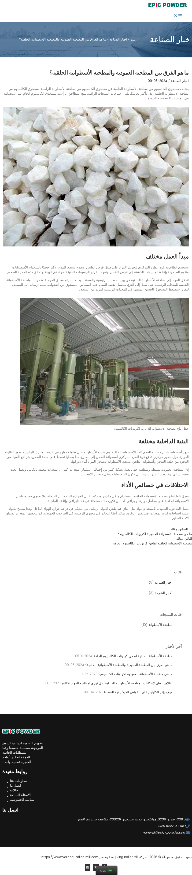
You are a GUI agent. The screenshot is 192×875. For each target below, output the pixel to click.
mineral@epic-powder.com (164, 832)
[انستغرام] (87, 867)
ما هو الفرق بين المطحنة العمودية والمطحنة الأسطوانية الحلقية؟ (128, 665)
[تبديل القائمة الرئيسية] (178, 16)
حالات (14, 790)
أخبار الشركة (163, 593)
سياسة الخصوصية (22, 799)
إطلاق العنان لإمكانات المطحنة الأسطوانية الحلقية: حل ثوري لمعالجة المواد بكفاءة (117, 683)
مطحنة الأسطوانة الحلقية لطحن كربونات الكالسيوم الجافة (132, 656)
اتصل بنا (15, 785)
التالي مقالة (152, 541)
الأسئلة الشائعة (20, 795)
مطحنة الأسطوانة (160, 625)
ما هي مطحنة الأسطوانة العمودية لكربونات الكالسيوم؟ (135, 674)
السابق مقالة (155, 531)
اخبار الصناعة (163, 582)
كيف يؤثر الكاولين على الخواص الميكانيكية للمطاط (137, 692)
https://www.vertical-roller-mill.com (69, 857)
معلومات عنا (18, 781)
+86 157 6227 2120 (172, 826)
